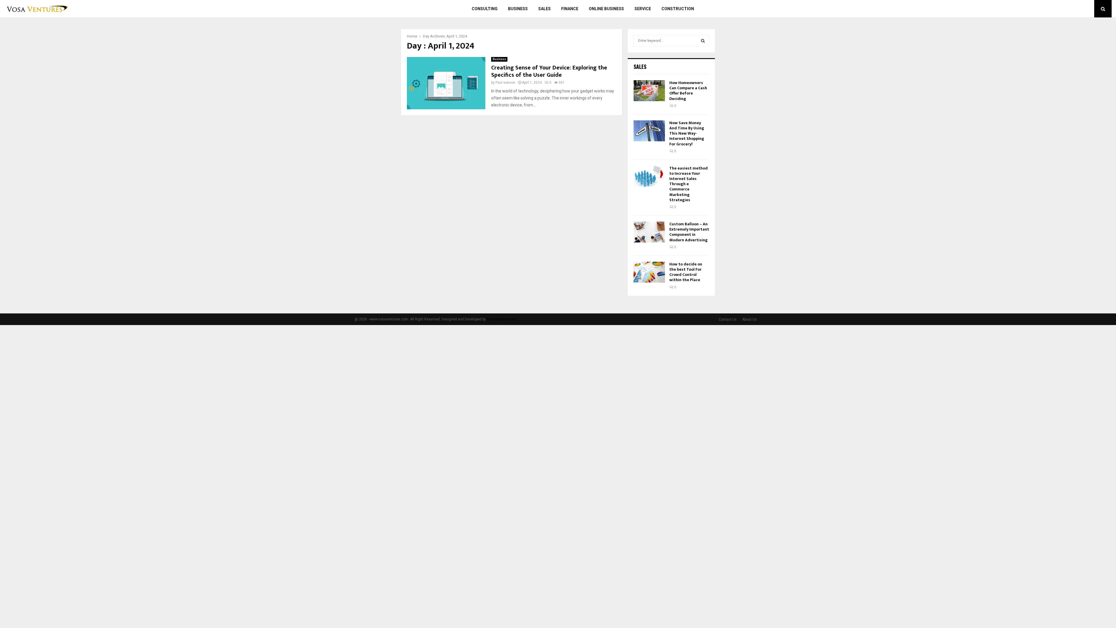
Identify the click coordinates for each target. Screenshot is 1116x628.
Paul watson (505, 83)
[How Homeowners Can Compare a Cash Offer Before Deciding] (649, 90)
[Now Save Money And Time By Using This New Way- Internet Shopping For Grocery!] (649, 130)
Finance (569, 8)
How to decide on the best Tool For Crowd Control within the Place (685, 272)
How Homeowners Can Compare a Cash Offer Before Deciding (688, 90)
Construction (677, 8)
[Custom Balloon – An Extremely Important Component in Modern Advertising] (649, 232)
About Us (749, 319)
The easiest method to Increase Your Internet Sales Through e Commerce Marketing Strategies (688, 184)
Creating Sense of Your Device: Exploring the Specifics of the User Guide (549, 71)
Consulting (485, 8)
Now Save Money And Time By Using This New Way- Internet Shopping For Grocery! (686, 133)
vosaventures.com (502, 319)
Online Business (606, 8)
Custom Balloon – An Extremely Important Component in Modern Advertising (689, 232)
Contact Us (728, 319)
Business (518, 8)
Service (642, 8)
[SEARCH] (703, 41)
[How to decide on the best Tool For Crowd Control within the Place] (649, 272)
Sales (544, 8)
